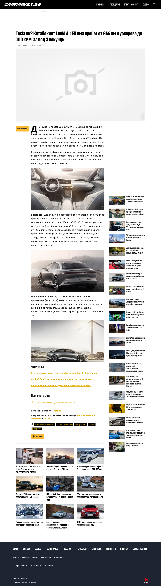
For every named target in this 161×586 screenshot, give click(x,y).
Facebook (90, 415)
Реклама (25, 557)
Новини (100, 4)
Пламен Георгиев (23, 45)
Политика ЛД (36, 565)
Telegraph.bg (81, 548)
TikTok (46, 419)
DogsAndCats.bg (140, 548)
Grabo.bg (124, 548)
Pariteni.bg (111, 548)
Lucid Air (92, 424)
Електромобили (131, 4)
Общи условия (32, 582)
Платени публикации (41, 557)
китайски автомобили (65, 424)
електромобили (80, 424)
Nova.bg (67, 548)
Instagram (36, 419)
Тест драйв (115, 4)
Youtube (81, 415)
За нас (16, 557)
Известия (49, 565)
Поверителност (20, 565)
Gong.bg (26, 548)
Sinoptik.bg (96, 548)
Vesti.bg (57, 411)
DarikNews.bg (53, 548)
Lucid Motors (36, 429)
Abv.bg (15, 548)
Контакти (58, 557)
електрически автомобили (44, 424)
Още (145, 4)
